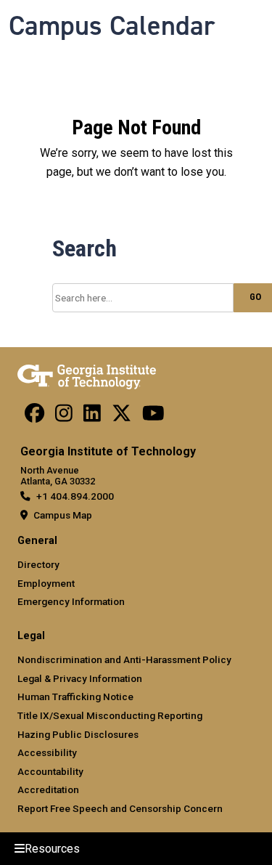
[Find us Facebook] (34, 417)
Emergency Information (71, 601)
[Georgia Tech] (86, 374)
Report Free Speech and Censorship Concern (120, 808)
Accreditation (48, 789)
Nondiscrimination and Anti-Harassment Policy (124, 659)
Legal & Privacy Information (79, 678)
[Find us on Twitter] (121, 417)
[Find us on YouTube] (153, 417)
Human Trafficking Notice (75, 696)
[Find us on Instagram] (64, 417)
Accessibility (47, 752)
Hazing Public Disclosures (78, 734)
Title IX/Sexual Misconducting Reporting (109, 715)
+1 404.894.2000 (75, 496)
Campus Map (62, 515)
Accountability (50, 771)
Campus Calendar (112, 25)
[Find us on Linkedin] (92, 417)
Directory (38, 564)
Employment (46, 583)
